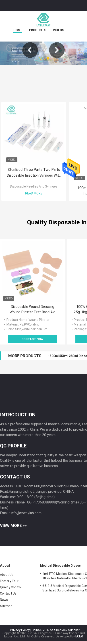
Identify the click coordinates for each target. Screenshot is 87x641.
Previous (30, 50)
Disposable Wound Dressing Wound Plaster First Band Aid (32, 309)
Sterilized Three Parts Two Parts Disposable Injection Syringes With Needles (34, 172)
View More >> (13, 525)
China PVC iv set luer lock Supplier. (56, 630)
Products (37, 30)
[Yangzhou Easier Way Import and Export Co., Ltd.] (43, 20)
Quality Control (11, 587)
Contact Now (32, 339)
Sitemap (6, 606)
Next (57, 50)
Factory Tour (9, 581)
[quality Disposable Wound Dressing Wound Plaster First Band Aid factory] (32, 271)
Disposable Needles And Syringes (34, 186)
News (4, 599)
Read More (33, 193)
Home (17, 30)
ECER (79, 636)
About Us (6, 574)
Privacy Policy (20, 630)
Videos (58, 30)
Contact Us (8, 593)
